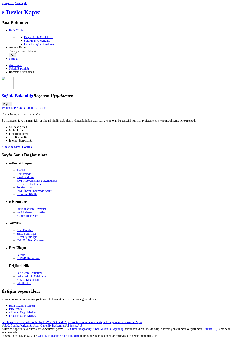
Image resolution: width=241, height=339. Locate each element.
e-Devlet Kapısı (21, 12)
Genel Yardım (25, 230)
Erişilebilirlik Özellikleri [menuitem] (38, 37)
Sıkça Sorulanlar (26, 233)
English (21, 170)
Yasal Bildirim (25, 177)
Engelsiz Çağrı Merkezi (23, 315)
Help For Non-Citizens (30, 240)
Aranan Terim (17, 47)
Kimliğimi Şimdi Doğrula (17, 146)
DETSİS (34, 190)
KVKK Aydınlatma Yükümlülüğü (37, 180)
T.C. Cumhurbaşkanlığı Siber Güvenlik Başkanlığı (94, 329)
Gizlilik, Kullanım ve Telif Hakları (58, 335)
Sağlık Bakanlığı (19, 68)
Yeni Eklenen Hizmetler (31, 212)
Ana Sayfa (21, 3)
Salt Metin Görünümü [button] (30, 273)
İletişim (21, 254)
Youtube (88, 322)
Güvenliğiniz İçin (27, 237)
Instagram (124, 322)
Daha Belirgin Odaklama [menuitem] (39, 44)
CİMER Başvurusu (28, 258)
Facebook (20, 322)
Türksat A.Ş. (210, 329)
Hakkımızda (24, 173)
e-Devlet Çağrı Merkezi (23, 312)
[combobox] (26, 51)
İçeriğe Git (8, 3)
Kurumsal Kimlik (27, 194)
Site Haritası (24, 283)
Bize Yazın (15, 309)
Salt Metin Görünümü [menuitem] (37, 40)
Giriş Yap (14, 58)
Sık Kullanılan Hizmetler (31, 208)
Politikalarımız (25, 187)
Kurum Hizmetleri (27, 215)
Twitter (54, 322)
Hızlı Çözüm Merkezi (22, 305)
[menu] (124, 39)
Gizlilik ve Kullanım (29, 184)
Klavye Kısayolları (28, 279)
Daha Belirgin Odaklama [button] (31, 276)
